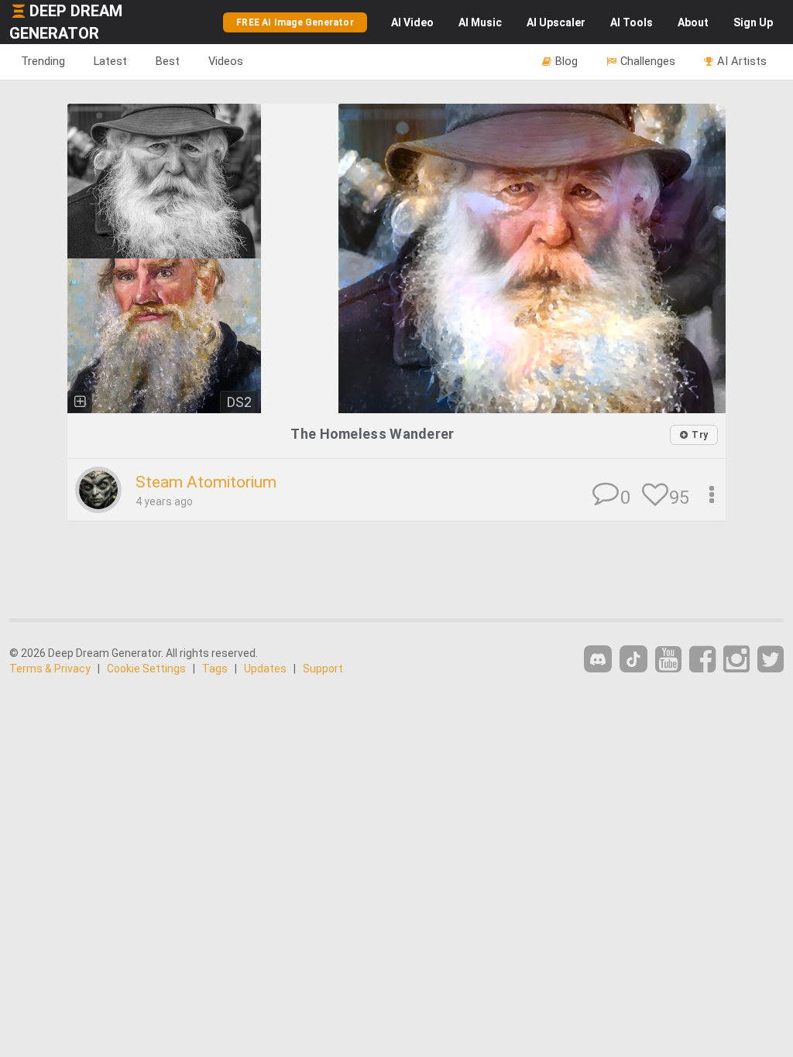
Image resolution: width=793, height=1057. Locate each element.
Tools (631, 22)
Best (168, 61)
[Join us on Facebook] (702, 659)
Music (480, 22)
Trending (43, 61)
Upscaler (556, 22)
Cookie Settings (146, 668)
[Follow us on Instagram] (736, 659)
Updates (265, 668)
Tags (215, 668)
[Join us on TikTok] (633, 658)
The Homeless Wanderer (372, 434)
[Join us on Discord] (598, 658)
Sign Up (753, 22)
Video (412, 22)
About (693, 22)
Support (323, 668)
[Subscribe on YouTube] (668, 659)
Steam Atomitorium (206, 482)
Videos (225, 61)
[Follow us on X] (770, 659)
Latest (110, 61)
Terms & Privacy (50, 668)
